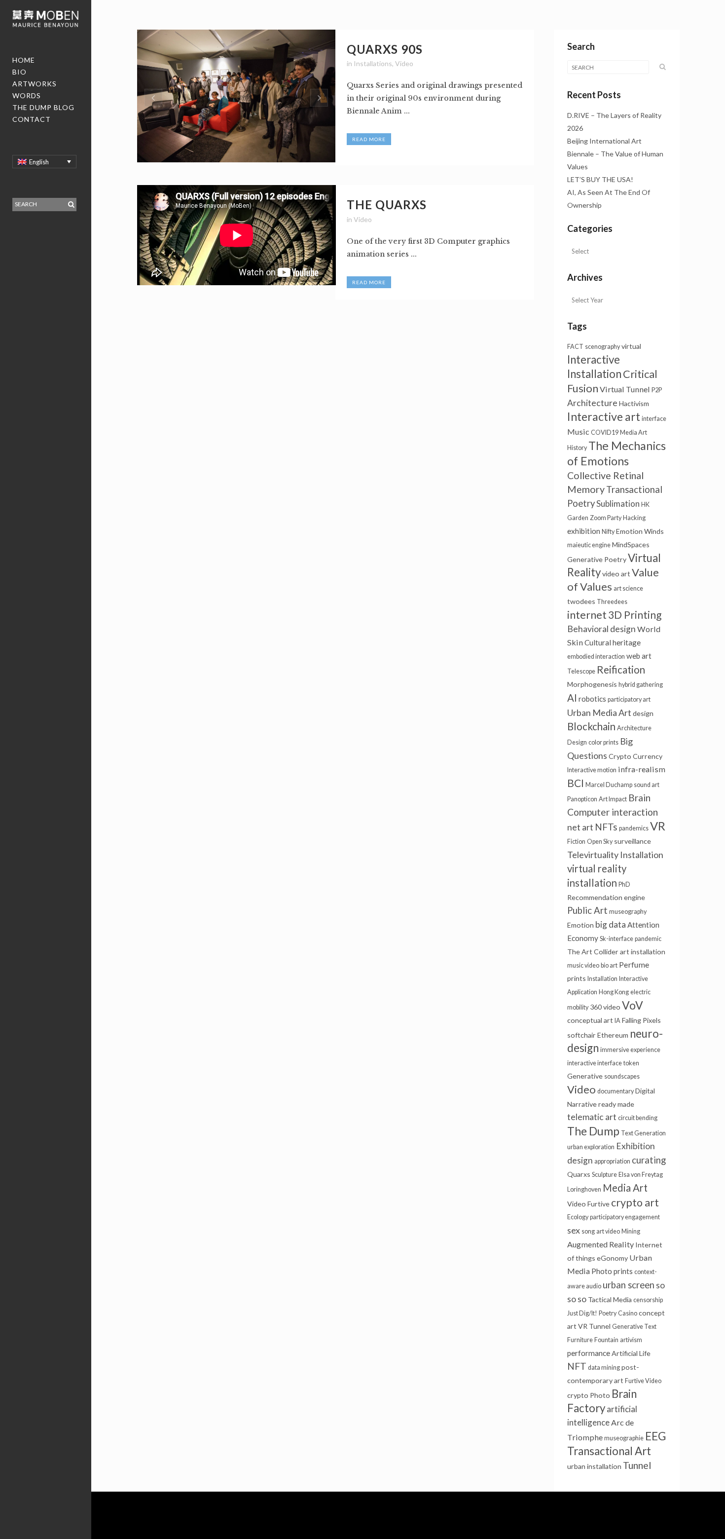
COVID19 (604, 432)
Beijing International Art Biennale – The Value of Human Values (615, 154)
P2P (657, 390)
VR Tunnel (594, 1326)
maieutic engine (589, 545)
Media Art (625, 1188)
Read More (369, 139)
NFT (576, 1366)
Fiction (576, 841)
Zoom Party (605, 518)
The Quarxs (387, 204)
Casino (627, 1313)
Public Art (587, 910)
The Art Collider (592, 951)
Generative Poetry (596, 559)
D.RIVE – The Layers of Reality (614, 115)
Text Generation (643, 1133)
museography (628, 911)
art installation (642, 951)
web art (639, 655)
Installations (373, 63)
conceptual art (590, 1020)
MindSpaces (631, 544)
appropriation (612, 1161)
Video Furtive (588, 1204)
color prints (603, 742)
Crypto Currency (635, 756)
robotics (592, 698)
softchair (581, 1035)
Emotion (580, 925)
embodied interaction (596, 656)
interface (654, 418)
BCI (575, 783)
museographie (624, 1438)
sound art (646, 784)
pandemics (634, 828)
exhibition (583, 530)
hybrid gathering (640, 684)
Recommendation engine (606, 897)
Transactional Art (609, 1451)
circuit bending (637, 1118)
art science (628, 588)
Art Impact (613, 799)
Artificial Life (631, 1353)
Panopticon (582, 799)
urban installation (594, 1466)
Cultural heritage (612, 642)
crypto (577, 1395)
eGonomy (612, 1258)
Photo (600, 1395)
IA (617, 1020)
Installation (602, 978)
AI (572, 698)
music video (583, 965)
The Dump (593, 1131)
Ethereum (612, 1035)
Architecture (592, 403)
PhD (624, 884)
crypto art (635, 1202)
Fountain (606, 1340)
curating (649, 1160)
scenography (602, 346)
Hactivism (634, 403)
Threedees (612, 601)
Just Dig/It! (582, 1313)
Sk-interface (616, 938)
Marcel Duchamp (608, 784)
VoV (632, 1005)
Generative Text (634, 1326)
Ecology (577, 1217)
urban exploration (591, 1147)
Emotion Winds (640, 531)
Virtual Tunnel (625, 389)
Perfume (634, 964)
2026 (575, 128)
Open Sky (600, 841)
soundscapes (622, 1076)
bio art (609, 965)
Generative (585, 1076)
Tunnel (637, 1465)
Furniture (580, 1340)
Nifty (608, 531)
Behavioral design (601, 629)
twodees (581, 601)
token (631, 1063)
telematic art (591, 1117)
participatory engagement (625, 1217)
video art (616, 573)
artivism (631, 1340)
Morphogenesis (592, 684)
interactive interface (594, 1063)
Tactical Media (610, 1299)
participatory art (629, 699)
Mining (630, 1231)
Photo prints (612, 1271)
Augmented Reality (600, 1244)
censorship (648, 1300)
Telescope (581, 671)
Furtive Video (643, 1381)
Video (404, 63)
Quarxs (578, 1174)
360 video (605, 1007)
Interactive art (603, 416)
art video (608, 1231)
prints (576, 978)
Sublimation (618, 503)
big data (610, 924)
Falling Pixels (641, 1020)
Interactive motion (591, 770)
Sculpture (604, 1174)
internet (587, 614)
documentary (615, 1091)
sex (573, 1230)
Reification (621, 670)
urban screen (628, 1284)
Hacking (634, 518)
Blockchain (591, 726)
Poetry (607, 1313)
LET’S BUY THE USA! (600, 179)
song (588, 1231)
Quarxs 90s (385, 49)
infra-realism (641, 769)
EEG (655, 1436)
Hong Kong (614, 992)
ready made (616, 1104)
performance (588, 1353)
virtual (631, 346)
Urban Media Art (599, 712)
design (643, 713)
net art (580, 827)
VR (657, 826)
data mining (604, 1367)
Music (578, 431)
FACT (575, 346)
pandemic (648, 938)
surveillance (632, 841)
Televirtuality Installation (615, 854)
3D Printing (634, 614)
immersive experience (630, 1049)
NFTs (606, 826)
